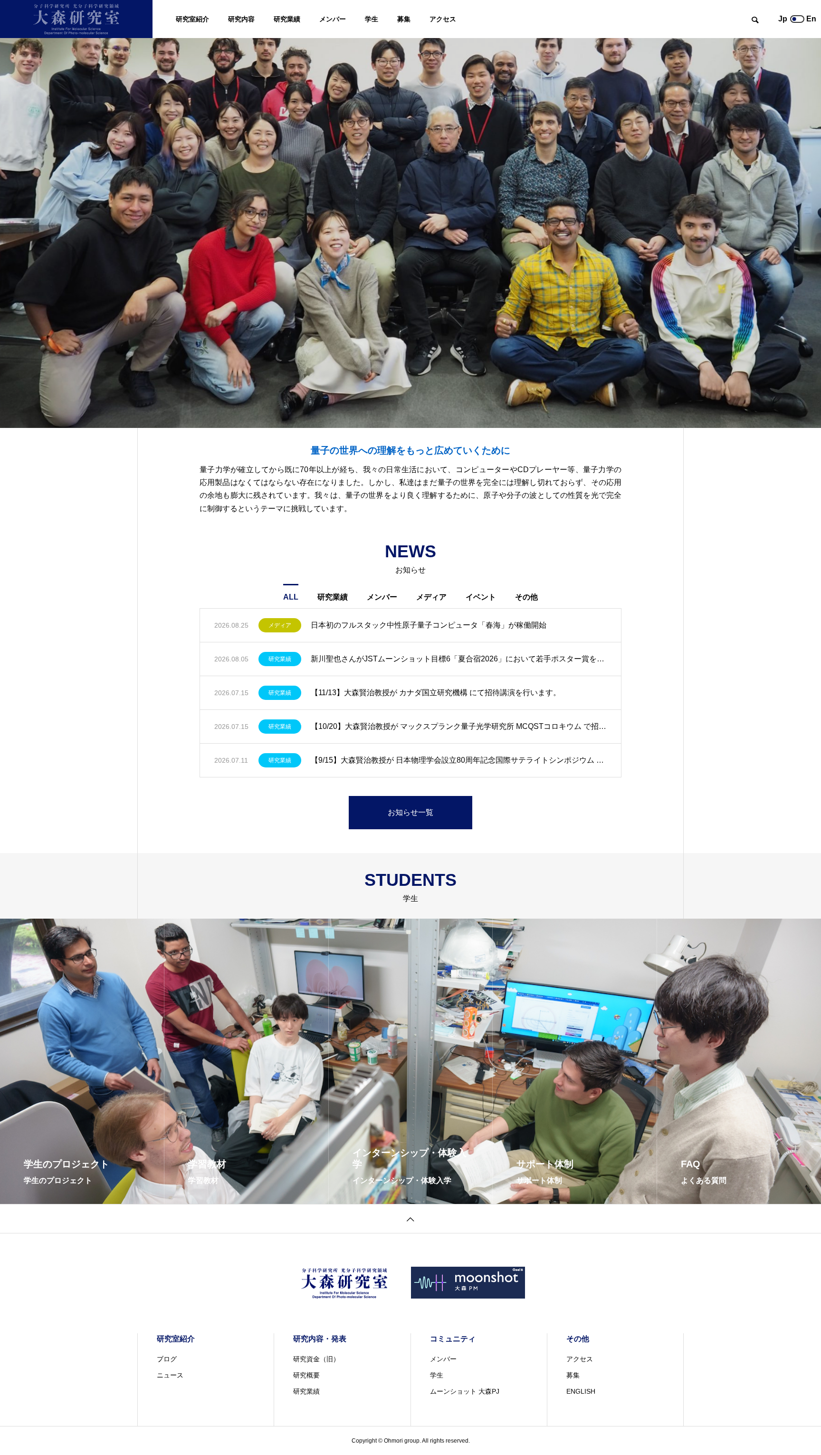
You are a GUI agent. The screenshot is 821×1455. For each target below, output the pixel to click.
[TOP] (410, 1218)
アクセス (443, 19)
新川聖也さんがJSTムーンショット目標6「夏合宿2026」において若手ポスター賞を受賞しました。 (459, 659)
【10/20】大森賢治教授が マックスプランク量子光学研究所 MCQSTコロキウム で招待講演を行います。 (459, 726)
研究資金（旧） (316, 1359)
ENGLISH (580, 1391)
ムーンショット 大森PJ (464, 1391)
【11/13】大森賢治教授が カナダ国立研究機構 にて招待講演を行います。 (436, 693)
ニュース (170, 1375)
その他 (526, 597)
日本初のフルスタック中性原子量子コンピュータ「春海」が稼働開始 (428, 625)
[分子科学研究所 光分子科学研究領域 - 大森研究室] (76, 19)
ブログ (167, 1359)
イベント (481, 597)
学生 (371, 19)
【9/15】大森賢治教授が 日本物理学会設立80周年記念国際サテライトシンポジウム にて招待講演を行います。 (459, 760)
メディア (431, 597)
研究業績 (287, 19)
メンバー (332, 19)
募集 (403, 19)
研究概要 (306, 1375)
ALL (290, 597)
